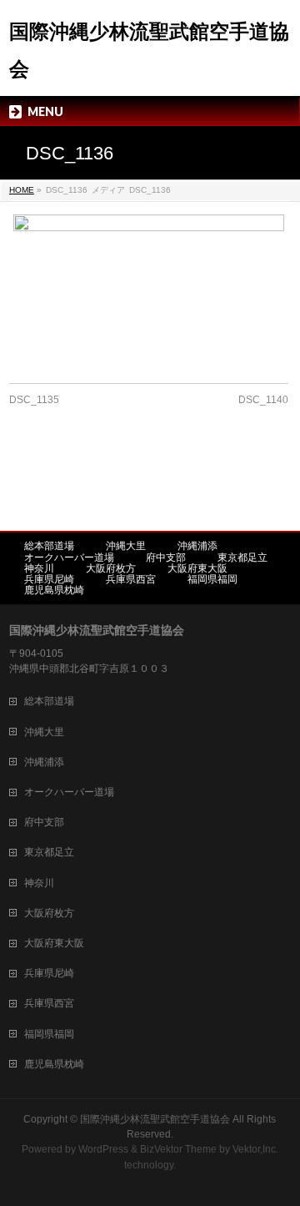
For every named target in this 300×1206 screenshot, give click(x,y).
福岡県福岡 (213, 579)
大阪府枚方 (111, 568)
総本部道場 (49, 546)
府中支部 (166, 557)
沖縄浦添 (198, 546)
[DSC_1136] (148, 290)
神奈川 (39, 568)
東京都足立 (243, 557)
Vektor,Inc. (255, 1149)
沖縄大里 (126, 546)
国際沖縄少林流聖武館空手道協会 (155, 1119)
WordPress (103, 1149)
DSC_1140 (263, 400)
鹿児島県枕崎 (54, 590)
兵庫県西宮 (131, 579)
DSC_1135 (34, 400)
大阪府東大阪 (198, 568)
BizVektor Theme (178, 1149)
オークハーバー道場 (69, 557)
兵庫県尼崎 (49, 579)
